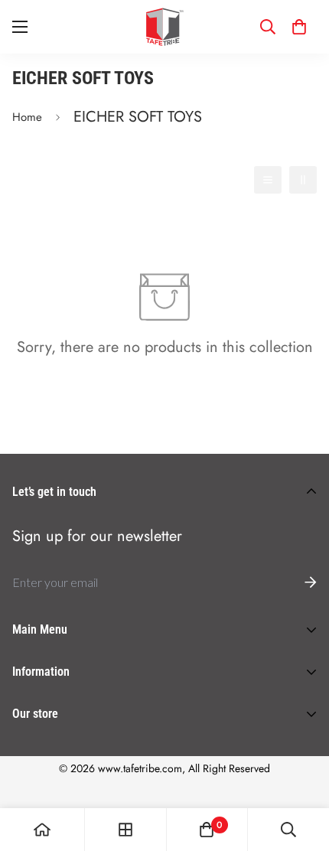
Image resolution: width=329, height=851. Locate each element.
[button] (299, 26)
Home (27, 117)
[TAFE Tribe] (164, 27)
